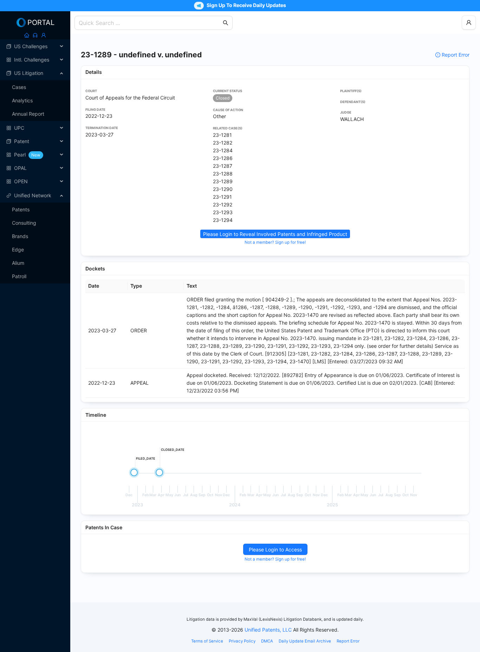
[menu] (35, 113)
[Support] (35, 35)
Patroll (19, 276)
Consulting (24, 223)
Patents (21, 209)
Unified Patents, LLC (268, 630)
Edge (18, 250)
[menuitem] (35, 46)
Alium (18, 263)
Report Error (455, 55)
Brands (20, 236)
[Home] (26, 35)
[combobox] (150, 23)
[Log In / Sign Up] (43, 35)
